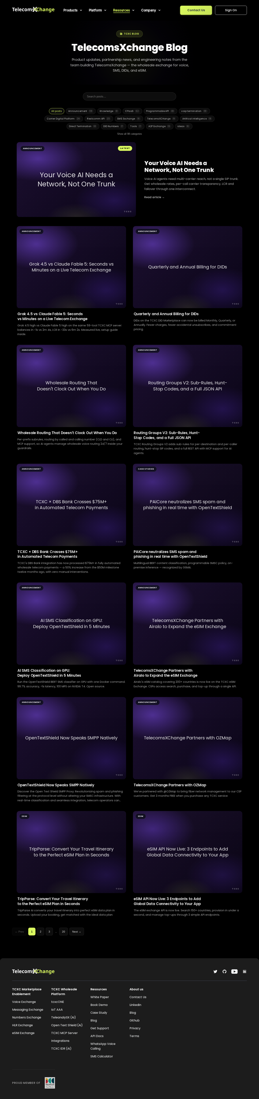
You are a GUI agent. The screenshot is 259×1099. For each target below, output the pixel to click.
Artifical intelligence (196, 118)
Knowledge (109, 111)
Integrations (60, 1041)
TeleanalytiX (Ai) (63, 1017)
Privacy (135, 1028)
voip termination (193, 111)
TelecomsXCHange (161, 118)
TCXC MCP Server (64, 1033)
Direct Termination (82, 126)
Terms (134, 1036)
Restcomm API (98, 118)
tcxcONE (57, 1002)
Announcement (80, 111)
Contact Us (196, 10)
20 (63, 931)
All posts (56, 111)
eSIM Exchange (23, 1033)
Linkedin (135, 1005)
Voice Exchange (24, 1002)
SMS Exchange (128, 118)
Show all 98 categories (129, 133)
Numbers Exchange (26, 1017)
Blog (93, 1020)
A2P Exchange (159, 126)
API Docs (97, 1036)
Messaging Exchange (27, 1009)
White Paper (99, 997)
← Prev (19, 931)
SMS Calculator (101, 1056)
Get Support (99, 1028)
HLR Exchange (22, 1025)
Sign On (231, 10)
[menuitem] (73, 10)
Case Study (98, 1012)
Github (135, 1020)
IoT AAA (57, 1009)
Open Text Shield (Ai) (67, 1025)
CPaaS (132, 111)
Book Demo (99, 1005)
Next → (76, 931)
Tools (135, 126)
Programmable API (160, 111)
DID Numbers (113, 126)
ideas (183, 126)
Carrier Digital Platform (63, 118)
